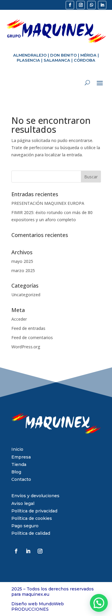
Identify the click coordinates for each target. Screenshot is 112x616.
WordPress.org (25, 347)
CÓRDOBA (84, 60)
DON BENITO (63, 55)
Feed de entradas (28, 328)
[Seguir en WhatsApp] (91, 5)
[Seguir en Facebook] (70, 5)
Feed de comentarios (32, 337)
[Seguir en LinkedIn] (102, 5)
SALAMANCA (57, 60)
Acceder (19, 319)
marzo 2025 (23, 270)
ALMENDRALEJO (30, 55)
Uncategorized (25, 294)
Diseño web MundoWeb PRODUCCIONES (37, 606)
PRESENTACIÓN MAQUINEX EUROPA (47, 203)
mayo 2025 (22, 261)
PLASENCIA (28, 60)
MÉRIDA (88, 55)
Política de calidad (30, 533)
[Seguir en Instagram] (80, 5)
